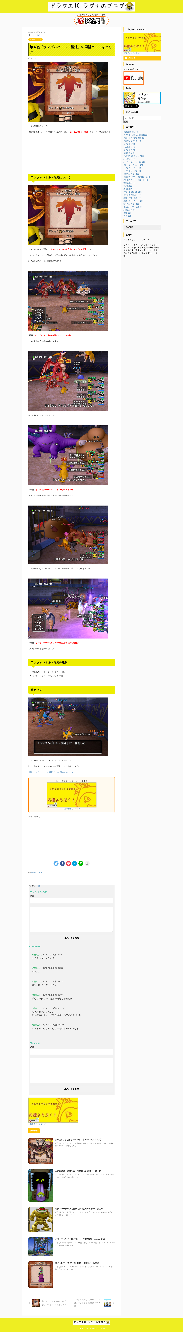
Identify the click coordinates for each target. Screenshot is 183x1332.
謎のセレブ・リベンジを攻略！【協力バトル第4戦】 (78, 1263)
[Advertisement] (71, 153)
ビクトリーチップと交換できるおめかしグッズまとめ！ (80, 1208)
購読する (131, 58)
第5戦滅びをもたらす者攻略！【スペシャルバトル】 (78, 1139)
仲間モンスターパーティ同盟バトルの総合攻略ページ (50, 772)
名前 (32, 896)
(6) (38, 35)
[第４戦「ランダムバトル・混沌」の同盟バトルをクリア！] (74, 863)
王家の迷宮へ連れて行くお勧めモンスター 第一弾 (78, 1171)
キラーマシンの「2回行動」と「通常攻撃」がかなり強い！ (81, 1239)
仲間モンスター (36, 872)
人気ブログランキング (71, 809)
